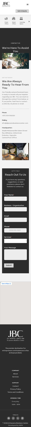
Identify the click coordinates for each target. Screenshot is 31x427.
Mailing (4, 120)
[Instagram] (13, 418)
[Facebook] (8, 418)
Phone (4, 113)
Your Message (10, 248)
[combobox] (6, 230)
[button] (27, 4)
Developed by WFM (15, 425)
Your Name (9, 195)
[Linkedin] (22, 418)
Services (8, 237)
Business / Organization (14, 206)
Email (6, 216)
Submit (9, 265)
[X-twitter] (18, 418)
